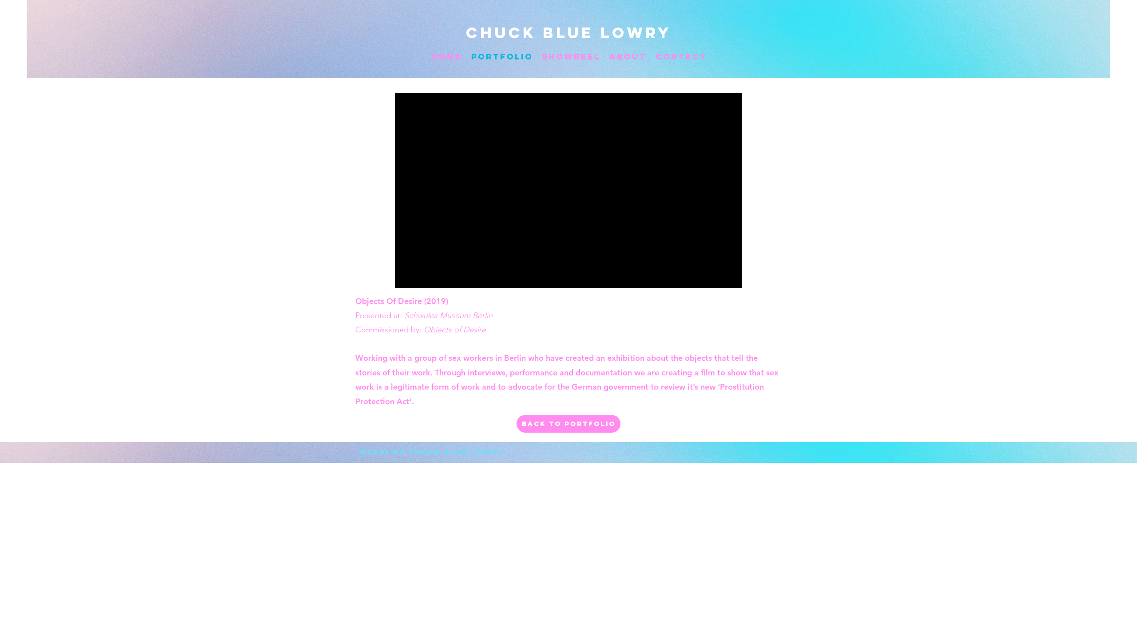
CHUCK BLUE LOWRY (569, 32)
